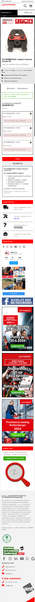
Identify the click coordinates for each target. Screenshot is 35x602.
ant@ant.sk (9, 574)
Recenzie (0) (23, 89)
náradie (19, 504)
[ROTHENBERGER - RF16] (31, 114)
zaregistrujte (20, 70)
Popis (17, 159)
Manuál (4, 108)
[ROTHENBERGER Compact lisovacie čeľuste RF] (17, 41)
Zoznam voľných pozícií (14, 458)
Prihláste (7, 70)
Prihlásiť (31, 1)
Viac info (16, 218)
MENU (26, 12)
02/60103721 (8, 105)
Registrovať (25, 1)
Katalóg (11, 89)
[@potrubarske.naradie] (7, 253)
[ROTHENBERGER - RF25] (31, 128)
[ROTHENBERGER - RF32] (31, 142)
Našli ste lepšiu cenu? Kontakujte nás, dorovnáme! (16, 96)
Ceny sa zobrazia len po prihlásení (15, 64)
